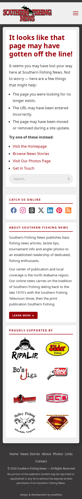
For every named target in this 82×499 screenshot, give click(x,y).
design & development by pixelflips (41, 494)
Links (69, 454)
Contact (41, 461)
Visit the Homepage (30, 146)
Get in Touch (23, 168)
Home (14, 454)
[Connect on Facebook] (14, 211)
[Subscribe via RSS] (68, 211)
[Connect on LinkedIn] (50, 211)
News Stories (30, 454)
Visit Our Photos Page (32, 160)
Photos (58, 454)
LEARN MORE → (23, 315)
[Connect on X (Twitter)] (41, 211)
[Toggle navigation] (75, 13)
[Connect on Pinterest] (59, 211)
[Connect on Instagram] (23, 211)
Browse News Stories (31, 153)
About (46, 454)
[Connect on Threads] (32, 211)
